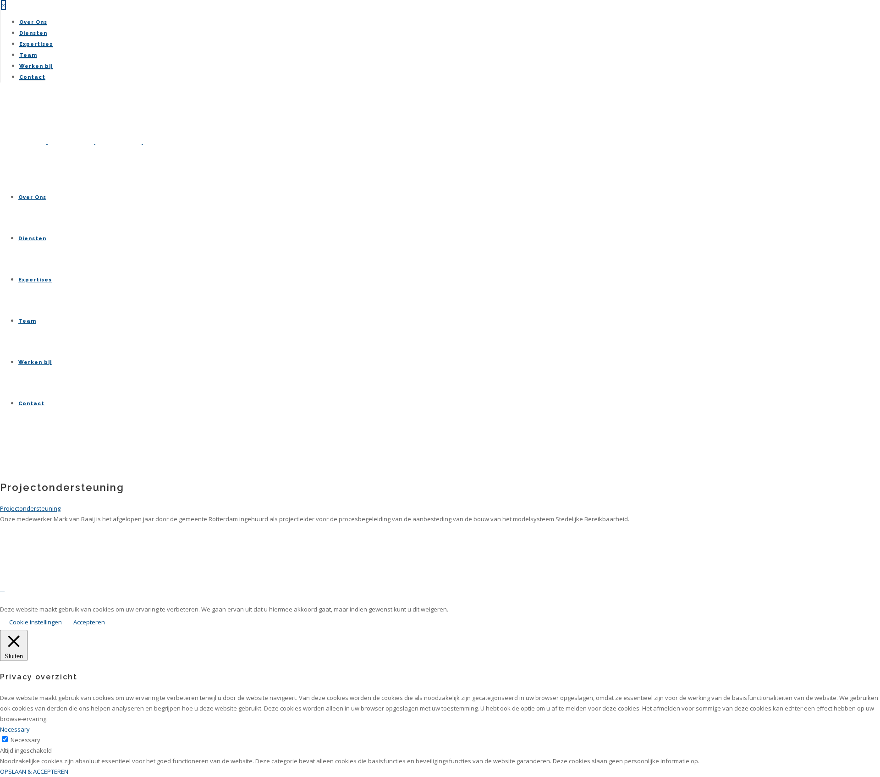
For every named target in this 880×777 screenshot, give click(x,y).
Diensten (33, 33)
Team (28, 55)
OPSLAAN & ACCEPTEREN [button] (34, 771)
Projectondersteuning (30, 508)
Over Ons (33, 22)
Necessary (25, 740)
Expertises (36, 44)
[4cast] (94, 142)
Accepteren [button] (89, 622)
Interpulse (188, 599)
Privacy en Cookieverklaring (79, 599)
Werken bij (36, 66)
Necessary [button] (15, 729)
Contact (32, 77)
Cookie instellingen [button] (35, 622)
